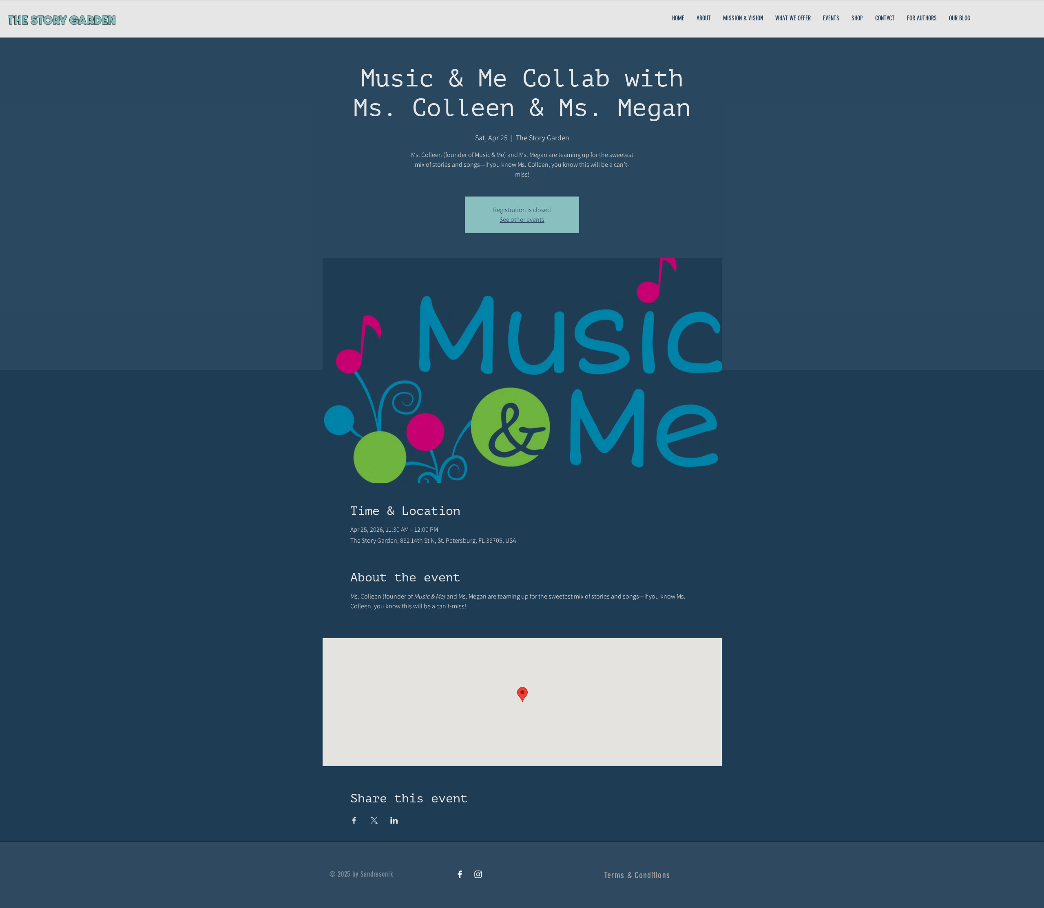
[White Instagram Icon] (478, 874)
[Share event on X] (374, 820)
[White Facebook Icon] (460, 874)
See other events (522, 219)
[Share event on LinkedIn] (394, 820)
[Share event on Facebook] (354, 820)
